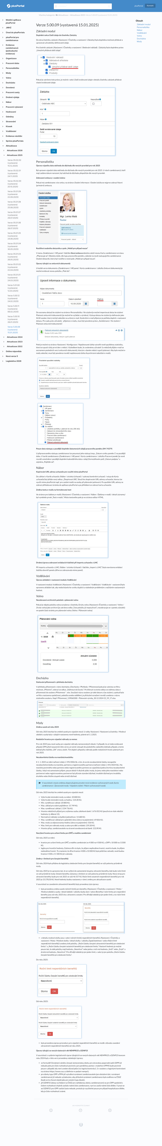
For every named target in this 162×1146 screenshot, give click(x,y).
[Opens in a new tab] (81, 1124)
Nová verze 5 (12, 356)
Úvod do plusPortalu (15, 32)
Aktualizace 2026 (15, 150)
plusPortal (138, 6)
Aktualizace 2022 (14, 346)
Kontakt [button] (150, 5)
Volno (8, 78)
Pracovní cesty (13, 92)
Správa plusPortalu (14, 141)
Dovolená (10, 87)
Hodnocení (11, 112)
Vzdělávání (11, 131)
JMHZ (8, 27)
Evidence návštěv (14, 136)
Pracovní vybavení (14, 107)
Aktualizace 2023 (15, 342)
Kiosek (9, 126)
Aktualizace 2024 (15, 337)
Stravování (11, 121)
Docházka (10, 82)
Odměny (10, 116)
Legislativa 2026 (13, 361)
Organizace (11, 58)
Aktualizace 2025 (15, 155)
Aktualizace (11, 146)
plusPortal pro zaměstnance (12, 38)
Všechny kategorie (47, 15)
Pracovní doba (12, 63)
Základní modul (143, 24)
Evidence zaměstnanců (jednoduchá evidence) (12, 49)
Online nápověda (13, 351)
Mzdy (8, 73)
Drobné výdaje (12, 97)
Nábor (9, 102)
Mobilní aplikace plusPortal (13, 21)
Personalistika (12, 68)
